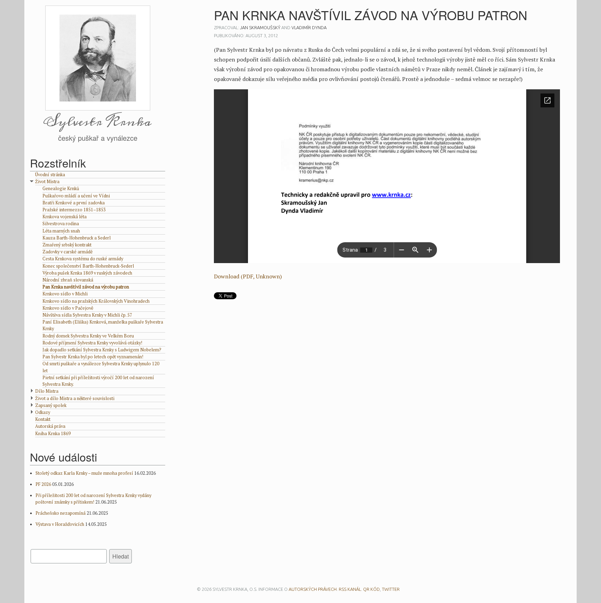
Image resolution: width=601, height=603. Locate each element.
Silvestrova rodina (60, 224)
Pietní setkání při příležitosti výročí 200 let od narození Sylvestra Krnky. (98, 381)
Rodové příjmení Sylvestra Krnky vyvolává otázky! (92, 343)
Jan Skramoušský (260, 27)
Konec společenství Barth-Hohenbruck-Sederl (88, 266)
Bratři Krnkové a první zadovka (73, 203)
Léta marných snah (61, 231)
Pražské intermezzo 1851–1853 (74, 210)
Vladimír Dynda (309, 27)
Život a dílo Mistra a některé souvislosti (74, 398)
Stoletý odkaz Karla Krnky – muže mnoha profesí (84, 473)
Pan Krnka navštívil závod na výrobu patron (85, 287)
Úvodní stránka (50, 175)
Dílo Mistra (46, 391)
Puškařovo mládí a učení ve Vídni (76, 196)
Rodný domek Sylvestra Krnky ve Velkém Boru (88, 336)
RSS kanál (350, 589)
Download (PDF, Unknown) (248, 276)
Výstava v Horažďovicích (59, 524)
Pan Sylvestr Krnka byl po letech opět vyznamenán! (92, 357)
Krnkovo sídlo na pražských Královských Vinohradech (96, 301)
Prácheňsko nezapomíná (60, 513)
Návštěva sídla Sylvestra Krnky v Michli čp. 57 (87, 315)
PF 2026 (43, 484)
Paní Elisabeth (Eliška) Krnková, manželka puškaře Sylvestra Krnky (102, 325)
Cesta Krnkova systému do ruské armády (82, 259)
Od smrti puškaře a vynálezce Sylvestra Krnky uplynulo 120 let (100, 367)
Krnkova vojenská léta (64, 217)
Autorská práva (50, 426)
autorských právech (313, 589)
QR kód (371, 589)
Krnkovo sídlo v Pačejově (67, 308)
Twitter (391, 589)
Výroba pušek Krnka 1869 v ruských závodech (87, 273)
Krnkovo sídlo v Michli (65, 294)
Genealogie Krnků (60, 189)
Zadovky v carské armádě (67, 252)
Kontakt (42, 419)
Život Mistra (47, 182)
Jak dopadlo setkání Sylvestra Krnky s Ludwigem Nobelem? (101, 350)
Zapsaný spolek (50, 405)
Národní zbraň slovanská (67, 280)
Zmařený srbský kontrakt (66, 245)
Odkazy (42, 412)
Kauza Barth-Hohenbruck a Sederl (76, 238)
